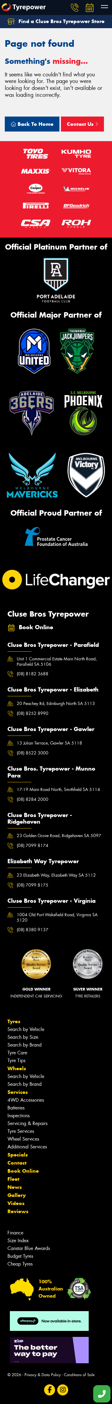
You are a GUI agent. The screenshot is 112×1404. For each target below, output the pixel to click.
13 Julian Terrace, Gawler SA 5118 (49, 743)
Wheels (16, 1068)
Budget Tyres (20, 1256)
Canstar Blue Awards (28, 1248)
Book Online (23, 1171)
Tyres (13, 1021)
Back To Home (34, 124)
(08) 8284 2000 (32, 799)
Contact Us (81, 124)
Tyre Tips (16, 1060)
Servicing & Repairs (27, 1123)
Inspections (18, 1115)
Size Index (18, 1240)
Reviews (17, 1211)
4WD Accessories (25, 1100)
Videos (15, 1203)
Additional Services (27, 1147)
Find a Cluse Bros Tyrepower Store (61, 21)
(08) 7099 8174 (32, 845)
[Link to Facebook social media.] (49, 1389)
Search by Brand (24, 1045)
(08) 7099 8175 (32, 885)
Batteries (15, 1108)
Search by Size (22, 1037)
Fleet (13, 1179)
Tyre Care (17, 1053)
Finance (15, 1233)
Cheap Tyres (20, 1264)
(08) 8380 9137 (32, 929)
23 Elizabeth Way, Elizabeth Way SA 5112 (56, 875)
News (14, 1187)
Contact (17, 1163)
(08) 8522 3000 (32, 753)
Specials (17, 1154)
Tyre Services (20, 1131)
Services (17, 1092)
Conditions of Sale (79, 1374)
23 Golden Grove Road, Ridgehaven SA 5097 (59, 835)
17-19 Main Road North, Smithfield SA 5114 (58, 789)
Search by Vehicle (25, 1029)
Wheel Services (23, 1139)
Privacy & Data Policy (42, 1374)
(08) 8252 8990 (32, 713)
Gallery (16, 1195)
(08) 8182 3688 (32, 674)
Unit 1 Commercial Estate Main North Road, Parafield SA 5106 (57, 661)
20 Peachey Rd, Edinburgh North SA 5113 (56, 703)
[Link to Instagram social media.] (62, 1389)
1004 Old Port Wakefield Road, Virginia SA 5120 (57, 917)
